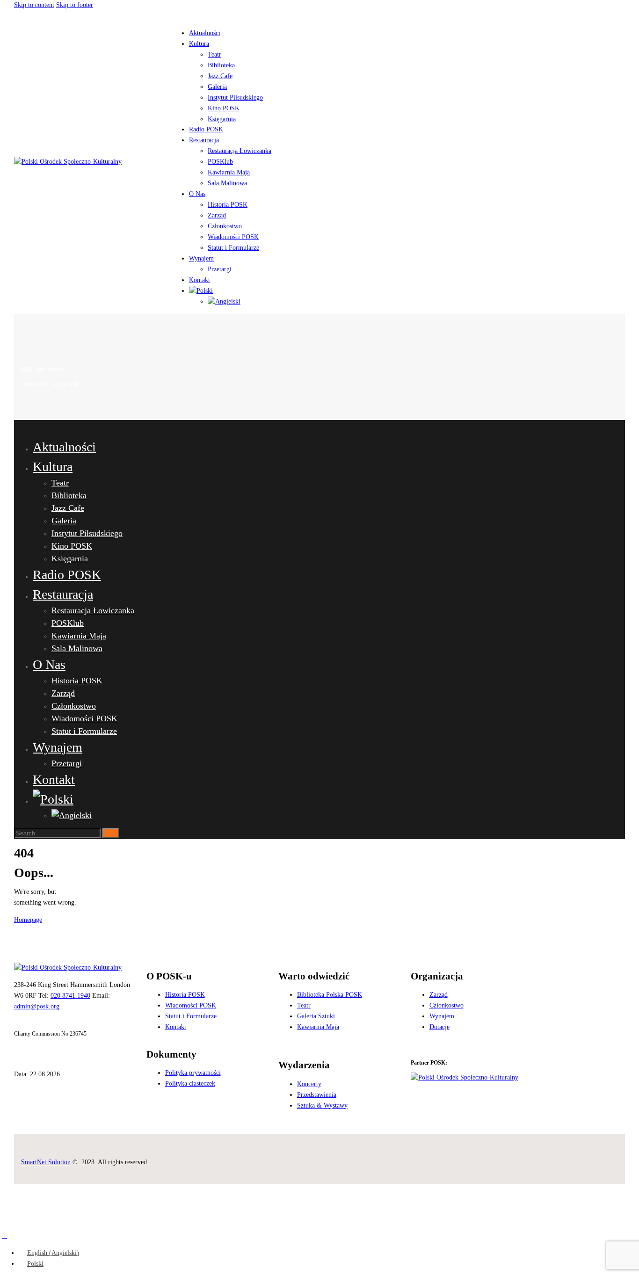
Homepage (28, 919)
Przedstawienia (316, 1094)
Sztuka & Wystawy (322, 1105)
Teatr (304, 1005)
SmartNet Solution (46, 1162)
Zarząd (438, 994)
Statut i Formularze (191, 1016)
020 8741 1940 (70, 995)
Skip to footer (74, 4)
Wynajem (441, 1016)
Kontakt (175, 1026)
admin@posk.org (36, 1006)
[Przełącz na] (201, 290)
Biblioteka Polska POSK (329, 994)
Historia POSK (185, 994)
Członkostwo (446, 1005)
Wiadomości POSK (190, 1005)
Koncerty (309, 1084)
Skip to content (34, 4)
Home (29, 384)
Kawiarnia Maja (318, 1026)
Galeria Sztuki (316, 1016)
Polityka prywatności (193, 1072)
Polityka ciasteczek (190, 1083)
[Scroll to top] (4, 1235)
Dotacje (439, 1026)
